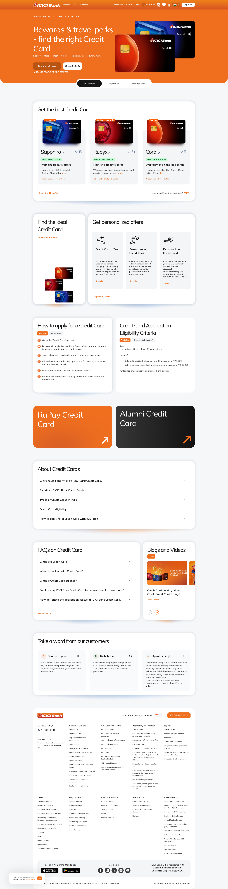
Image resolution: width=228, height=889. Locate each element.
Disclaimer (77, 883)
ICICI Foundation (107, 729)
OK (39, 878)
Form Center (74, 744)
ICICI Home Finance (109, 763)
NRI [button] (75, 4)
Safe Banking (137, 729)
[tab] (89, 83)
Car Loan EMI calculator (174, 816)
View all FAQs (44, 613)
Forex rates (169, 738)
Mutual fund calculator (173, 820)
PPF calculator (170, 850)
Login (186, 4)
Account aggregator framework (82, 771)
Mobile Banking (75, 805)
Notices (135, 816)
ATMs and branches (77, 826)
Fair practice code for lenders (49, 824)
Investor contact (107, 818)
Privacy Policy (90, 883)
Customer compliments (78, 786)
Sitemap (40, 832)
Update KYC (42, 845)
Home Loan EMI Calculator (175, 812)
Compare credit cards (48, 237)
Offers (40, 836)
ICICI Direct (105, 752)
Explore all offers (102, 296)
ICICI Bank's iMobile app (79, 813)
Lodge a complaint (77, 756)
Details (62, 179)
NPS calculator (170, 845)
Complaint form (75, 760)
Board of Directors (140, 801)
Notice (103, 813)
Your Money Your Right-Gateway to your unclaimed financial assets (145, 786)
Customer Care (75, 733)
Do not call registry (45, 805)
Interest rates (169, 729)
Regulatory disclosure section (144, 748)
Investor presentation (109, 805)
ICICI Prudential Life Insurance (113, 740)
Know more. (30, 879)
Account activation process (175, 759)
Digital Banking (75, 801)
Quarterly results (108, 809)
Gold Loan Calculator (173, 854)
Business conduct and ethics (49, 813)
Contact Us (73, 729)
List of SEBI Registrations (142, 780)
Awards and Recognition (142, 805)
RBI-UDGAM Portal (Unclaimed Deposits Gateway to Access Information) (145, 772)
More (161, 173)
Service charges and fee (174, 733)
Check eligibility (72, 66)
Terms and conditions (173, 742)
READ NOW (153, 599)
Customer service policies (48, 809)
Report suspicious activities (80, 752)
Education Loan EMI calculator (176, 831)
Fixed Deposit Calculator (174, 801)
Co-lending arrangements (48, 849)
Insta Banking (74, 830)
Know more (95, 55)
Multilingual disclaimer (46, 828)
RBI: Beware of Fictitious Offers (145, 740)
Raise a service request (78, 748)
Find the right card (47, 66)
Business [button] (84, 4)
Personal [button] (67, 4)
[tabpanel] (114, 391)
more (64, 173)
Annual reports (107, 801)
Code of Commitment (110, 883)
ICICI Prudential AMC (109, 744)
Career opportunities (45, 801)
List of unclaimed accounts (80, 775)
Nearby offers (43, 840)
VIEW (186, 193)
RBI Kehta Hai (138, 744)
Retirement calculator (173, 835)
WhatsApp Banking (77, 818)
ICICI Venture (106, 748)
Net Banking (74, 809)
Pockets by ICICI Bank (78, 822)
